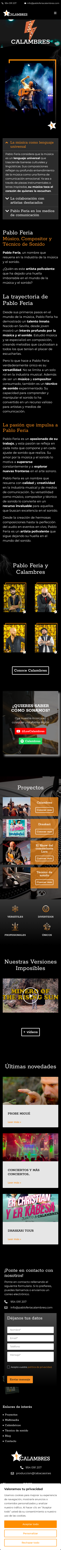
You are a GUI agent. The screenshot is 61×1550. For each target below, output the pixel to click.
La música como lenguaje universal (32, 144)
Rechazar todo (30, 1542)
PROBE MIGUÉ (19, 1114)
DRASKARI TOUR (21, 1231)
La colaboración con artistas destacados (27, 200)
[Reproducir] (30, 995)
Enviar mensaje (20, 1379)
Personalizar (30, 1533)
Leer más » (14, 1122)
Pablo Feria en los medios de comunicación (32, 213)
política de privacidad (40, 1367)
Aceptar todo (31, 1524)
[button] (55, 13)
